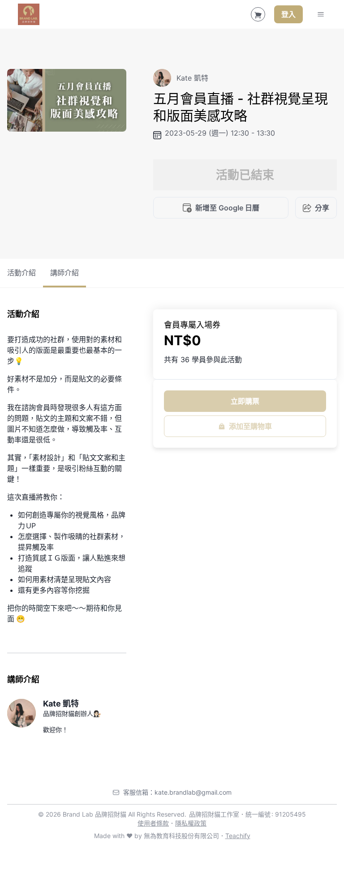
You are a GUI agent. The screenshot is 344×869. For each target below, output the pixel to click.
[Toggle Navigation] (321, 14)
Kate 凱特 (61, 703)
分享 (322, 207)
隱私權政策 (190, 823)
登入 (288, 14)
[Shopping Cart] (258, 14)
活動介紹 (21, 272)
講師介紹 (64, 272)
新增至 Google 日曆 (227, 207)
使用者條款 (153, 823)
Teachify (237, 835)
